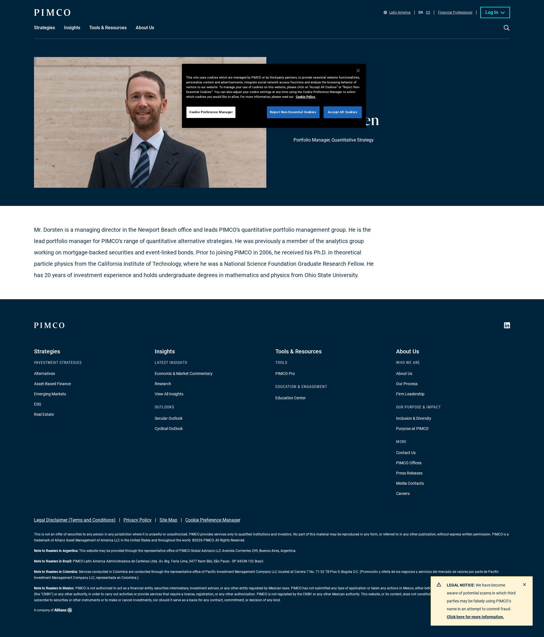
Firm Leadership (410, 394)
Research (163, 383)
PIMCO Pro (285, 373)
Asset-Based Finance (52, 383)
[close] (524, 584)
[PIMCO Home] (52, 12)
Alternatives (44, 373)
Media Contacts (410, 483)
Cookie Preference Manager (212, 520)
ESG (37, 404)
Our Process (407, 383)
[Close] (358, 70)
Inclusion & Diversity (413, 418)
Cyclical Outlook (169, 428)
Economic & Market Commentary (183, 373)
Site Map (168, 520)
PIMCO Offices (409, 463)
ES (428, 12)
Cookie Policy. (306, 97)
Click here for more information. (475, 617)
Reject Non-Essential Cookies (293, 112)
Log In (491, 12)
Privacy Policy (138, 520)
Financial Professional (455, 12)
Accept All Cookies (342, 112)
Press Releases (409, 473)
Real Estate (44, 414)
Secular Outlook (168, 418)
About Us (404, 373)
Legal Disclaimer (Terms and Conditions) (75, 520)
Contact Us (406, 452)
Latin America (400, 12)
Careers (403, 493)
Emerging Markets (50, 394)
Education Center (290, 398)
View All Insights (169, 394)
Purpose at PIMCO (412, 428)
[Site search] (506, 32)
